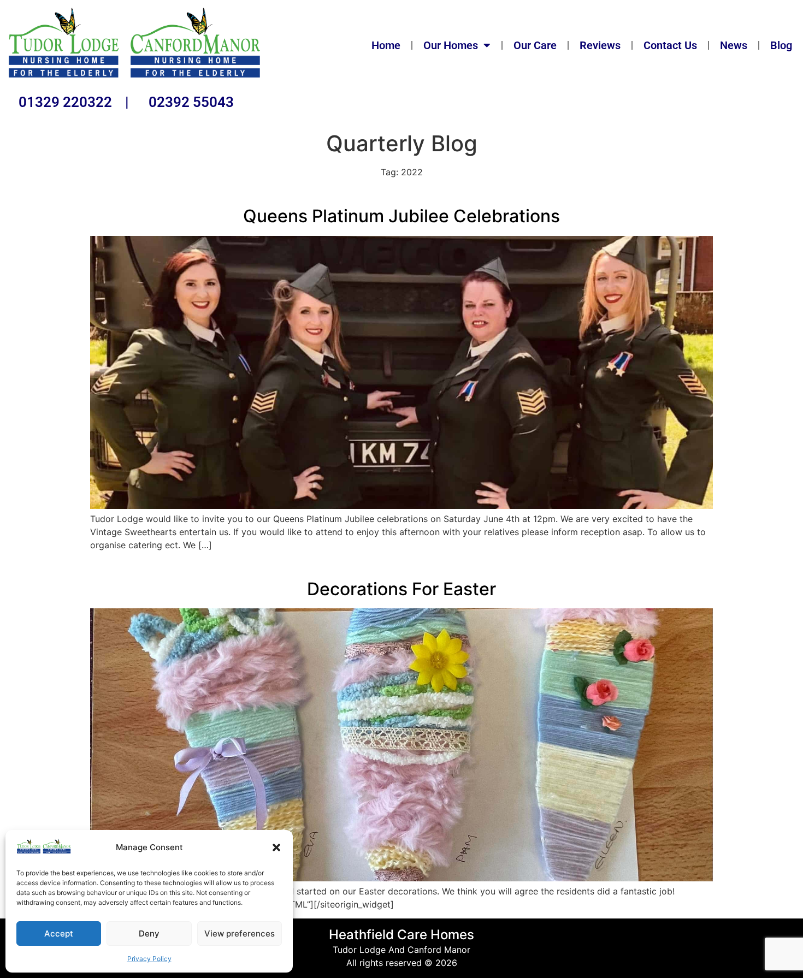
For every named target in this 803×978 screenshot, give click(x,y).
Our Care (535, 45)
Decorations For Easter (401, 589)
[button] (276, 847)
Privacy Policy (149, 959)
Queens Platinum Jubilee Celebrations (401, 216)
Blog (781, 45)
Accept (58, 933)
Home (385, 45)
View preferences (239, 933)
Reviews (600, 45)
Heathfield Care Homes (401, 935)
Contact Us (670, 45)
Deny (149, 933)
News (733, 45)
